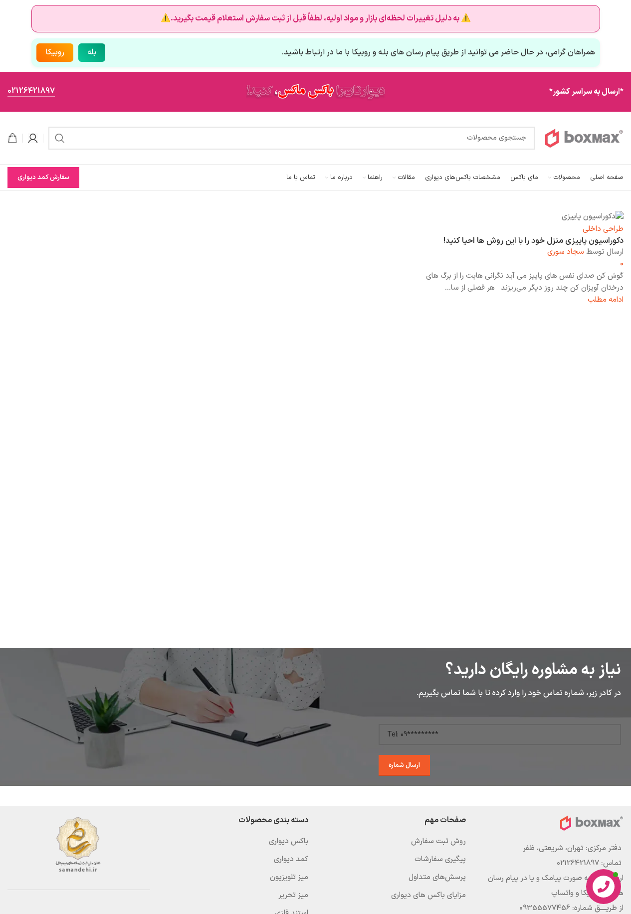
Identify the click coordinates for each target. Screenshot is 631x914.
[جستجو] (59, 138)
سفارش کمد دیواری (43, 178)
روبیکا (54, 52)
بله (91, 52)
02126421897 (31, 92)
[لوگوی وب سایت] (584, 138)
